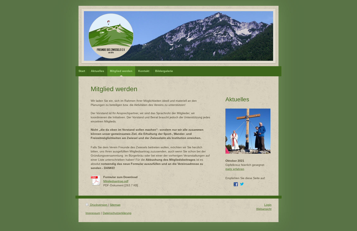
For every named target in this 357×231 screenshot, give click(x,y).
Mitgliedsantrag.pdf (115, 181)
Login (267, 204)
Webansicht (263, 209)
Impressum (93, 213)
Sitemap (115, 204)
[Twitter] (242, 184)
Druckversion (98, 204)
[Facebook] (236, 184)
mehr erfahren (234, 169)
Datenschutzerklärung (117, 213)
